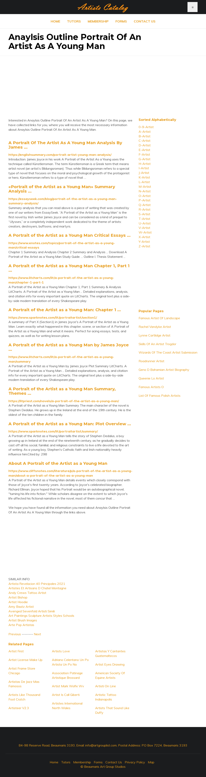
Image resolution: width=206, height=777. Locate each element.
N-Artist (145, 191)
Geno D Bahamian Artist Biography (164, 370)
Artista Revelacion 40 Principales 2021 (36, 584)
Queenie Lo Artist (151, 378)
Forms (121, 21)
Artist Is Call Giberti (66, 695)
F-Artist (144, 154)
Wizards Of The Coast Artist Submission (168, 352)
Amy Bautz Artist (21, 607)
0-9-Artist (146, 127)
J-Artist (144, 173)
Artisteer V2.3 (18, 708)
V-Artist (144, 228)
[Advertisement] (103, 84)
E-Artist (144, 150)
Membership (98, 21)
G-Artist (144, 159)
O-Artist (145, 196)
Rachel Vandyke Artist (155, 327)
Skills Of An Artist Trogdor (157, 344)
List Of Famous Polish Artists (159, 396)
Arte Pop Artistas (21, 625)
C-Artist (144, 141)
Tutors (74, 21)
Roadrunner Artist (151, 361)
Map (151, 762)
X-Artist (144, 237)
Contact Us (145, 21)
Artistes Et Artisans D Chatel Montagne (37, 588)
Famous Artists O (151, 387)
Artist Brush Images (22, 620)
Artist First (16, 651)
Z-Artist (144, 246)
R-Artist (144, 209)
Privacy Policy (135, 762)
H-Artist (145, 164)
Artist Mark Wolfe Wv (68, 686)
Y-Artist (144, 242)
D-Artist (145, 145)
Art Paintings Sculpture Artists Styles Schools (41, 616)
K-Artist (144, 177)
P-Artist (144, 200)
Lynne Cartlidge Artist (154, 335)
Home (55, 21)
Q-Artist (145, 205)
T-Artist (144, 219)
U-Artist (145, 223)
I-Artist (144, 168)
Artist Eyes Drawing (110, 664)
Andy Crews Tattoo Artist (27, 593)
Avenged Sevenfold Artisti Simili (31, 611)
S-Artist (144, 214)
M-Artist (145, 187)
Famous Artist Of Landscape (159, 318)
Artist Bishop (17, 597)
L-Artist (144, 182)
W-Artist (145, 232)
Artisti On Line (105, 686)
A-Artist (145, 132)
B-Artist (144, 136)
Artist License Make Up (25, 660)
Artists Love (61, 651)
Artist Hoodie (18, 602)
